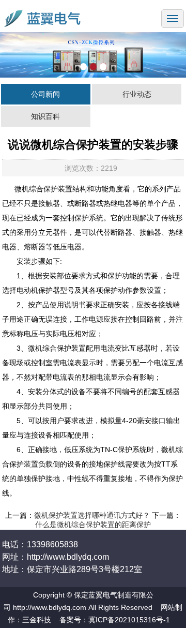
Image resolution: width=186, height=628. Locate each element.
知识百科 (45, 116)
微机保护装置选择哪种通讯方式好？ (92, 515)
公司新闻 (45, 94)
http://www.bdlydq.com (49, 607)
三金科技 (36, 620)
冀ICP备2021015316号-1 (129, 620)
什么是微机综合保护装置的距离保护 (93, 524)
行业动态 (136, 94)
